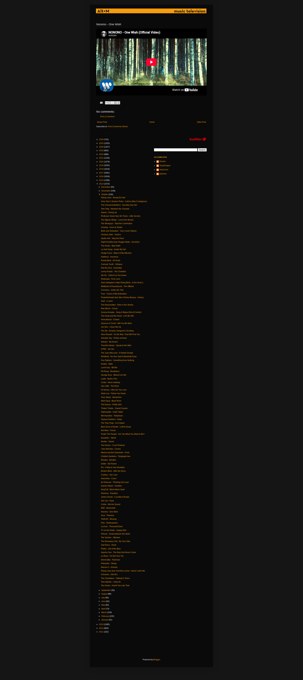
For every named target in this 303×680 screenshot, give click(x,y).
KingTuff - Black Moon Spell (113, 489)
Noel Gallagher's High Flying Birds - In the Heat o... (122, 282)
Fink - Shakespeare (109, 523)
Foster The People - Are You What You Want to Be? (123, 434)
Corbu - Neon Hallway (110, 382)
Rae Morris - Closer (109, 308)
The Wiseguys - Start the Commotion (116, 223)
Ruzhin (163, 161)
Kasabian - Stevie (108, 438)
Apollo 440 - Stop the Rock (112, 238)
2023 (101, 150)
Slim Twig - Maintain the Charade (115, 209)
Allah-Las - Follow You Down (113, 393)
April (103, 609)
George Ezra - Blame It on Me (113, 375)
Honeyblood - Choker (110, 319)
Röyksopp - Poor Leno (110, 279)
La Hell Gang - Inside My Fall (113, 249)
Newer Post (102, 122)
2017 (101, 173)
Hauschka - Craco (108, 478)
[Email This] (106, 102)
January (105, 620)
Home (152, 122)
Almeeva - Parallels (109, 493)
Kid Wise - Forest (108, 430)
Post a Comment (107, 116)
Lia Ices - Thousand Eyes (112, 526)
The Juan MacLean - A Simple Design (117, 353)
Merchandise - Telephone (112, 416)
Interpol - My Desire (109, 342)
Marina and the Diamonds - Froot (115, 452)
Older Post (201, 122)
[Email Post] (101, 102)
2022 (101, 154)
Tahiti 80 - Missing (108, 519)
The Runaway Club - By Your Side (115, 541)
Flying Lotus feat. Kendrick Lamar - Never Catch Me (123, 571)
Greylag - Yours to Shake (111, 227)
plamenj (163, 174)
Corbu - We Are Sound (110, 504)
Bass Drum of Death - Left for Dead (116, 427)
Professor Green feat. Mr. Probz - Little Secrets (120, 216)
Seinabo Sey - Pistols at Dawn (114, 338)
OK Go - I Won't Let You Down (113, 275)
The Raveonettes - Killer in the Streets (117, 305)
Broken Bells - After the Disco (113, 471)
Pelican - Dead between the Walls (115, 534)
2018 (101, 169)
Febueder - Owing (108, 563)
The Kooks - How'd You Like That (115, 585)
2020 (101, 162)
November (106, 191)
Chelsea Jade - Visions (111, 234)
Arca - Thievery (107, 515)
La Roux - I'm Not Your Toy (112, 556)
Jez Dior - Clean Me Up (111, 327)
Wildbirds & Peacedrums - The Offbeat (117, 286)
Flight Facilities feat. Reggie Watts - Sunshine (120, 242)
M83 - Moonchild (108, 508)
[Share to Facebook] (115, 102)
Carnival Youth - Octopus (111, 264)
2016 (101, 176)
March (104, 612)
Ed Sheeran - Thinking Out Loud (115, 482)
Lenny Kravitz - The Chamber (113, 271)
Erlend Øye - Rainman (110, 560)
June (103, 601)
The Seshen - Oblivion (110, 537)
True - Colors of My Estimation (114, 294)
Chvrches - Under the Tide (112, 290)
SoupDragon (165, 165)
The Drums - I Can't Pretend (113, 445)
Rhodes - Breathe (108, 460)
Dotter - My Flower (109, 464)
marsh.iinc (164, 170)
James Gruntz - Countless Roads (115, 497)
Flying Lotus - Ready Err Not (113, 197)
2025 (101, 143)
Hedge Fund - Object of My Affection (116, 253)
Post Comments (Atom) (118, 126)
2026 (101, 139)
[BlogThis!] (109, 102)
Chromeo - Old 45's (109, 574)
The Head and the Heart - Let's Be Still (117, 316)
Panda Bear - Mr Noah (110, 260)
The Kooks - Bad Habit (110, 246)
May (103, 605)
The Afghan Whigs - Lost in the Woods (117, 220)
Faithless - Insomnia (109, 257)
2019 (101, 165)
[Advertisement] (153, 646)
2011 (101, 632)
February (105, 616)
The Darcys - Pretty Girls (111, 404)
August (104, 594)
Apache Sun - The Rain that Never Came (118, 552)
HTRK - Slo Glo (107, 349)
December (106, 187)
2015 (101, 180)
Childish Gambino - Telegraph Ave (115, 456)
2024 (101, 147)
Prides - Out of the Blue (111, 549)
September (106, 590)
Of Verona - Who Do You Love (114, 390)
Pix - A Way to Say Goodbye (113, 467)
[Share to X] (112, 102)
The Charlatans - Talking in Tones (115, 578)
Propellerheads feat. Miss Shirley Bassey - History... (123, 297)
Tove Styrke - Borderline (111, 397)
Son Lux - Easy (107, 501)
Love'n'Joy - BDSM (109, 367)
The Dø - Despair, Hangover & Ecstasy (117, 331)
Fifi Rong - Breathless (110, 371)
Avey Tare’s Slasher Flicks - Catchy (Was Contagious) (124, 201)
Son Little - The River (110, 386)
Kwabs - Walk (107, 364)
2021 (101, 158)
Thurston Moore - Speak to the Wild (116, 345)
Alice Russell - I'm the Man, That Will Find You (120, 334)
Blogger (156, 660)
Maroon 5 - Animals (109, 567)
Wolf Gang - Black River (111, 401)
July (103, 598)
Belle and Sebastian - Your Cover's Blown (119, 231)
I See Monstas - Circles (111, 449)
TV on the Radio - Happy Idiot (113, 530)
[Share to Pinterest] (118, 102)
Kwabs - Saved (107, 441)
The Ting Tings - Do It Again (113, 423)
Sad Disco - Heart (108, 545)
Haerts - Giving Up (109, 212)
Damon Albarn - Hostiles (111, 486)
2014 (101, 184)
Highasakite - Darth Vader (112, 412)
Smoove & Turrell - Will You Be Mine (116, 323)
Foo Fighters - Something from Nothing (117, 360)
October (105, 194)
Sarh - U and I (107, 301)
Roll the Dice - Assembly (111, 268)
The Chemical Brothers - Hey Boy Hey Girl (119, 205)
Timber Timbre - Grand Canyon (114, 408)
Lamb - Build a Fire (109, 379)
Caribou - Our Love (109, 475)
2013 (101, 624)
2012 (101, 628)
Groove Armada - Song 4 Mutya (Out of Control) (121, 312)
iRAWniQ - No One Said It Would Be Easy (119, 356)
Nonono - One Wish (109, 512)
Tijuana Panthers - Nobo (111, 419)
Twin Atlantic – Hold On (111, 582)
